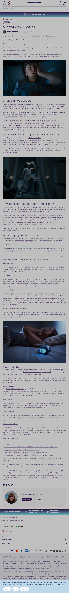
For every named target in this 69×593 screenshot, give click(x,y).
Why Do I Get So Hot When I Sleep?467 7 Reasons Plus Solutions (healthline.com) (31, 447)
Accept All (7, 589)
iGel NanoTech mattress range (16, 389)
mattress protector (40, 378)
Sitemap (64, 556)
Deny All (15, 589)
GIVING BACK (6, 543)
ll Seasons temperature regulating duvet (37, 372)
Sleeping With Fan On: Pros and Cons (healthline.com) (22, 450)
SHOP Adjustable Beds (10, 424)
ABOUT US (5, 536)
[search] (65, 8)
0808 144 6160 (14, 517)
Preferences (24, 589)
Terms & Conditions (22, 557)
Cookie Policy (29, 557)
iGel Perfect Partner (20, 378)
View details (26, 499)
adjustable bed (54, 416)
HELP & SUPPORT (7, 540)
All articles (37, 499)
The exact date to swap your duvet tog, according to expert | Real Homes (28, 456)
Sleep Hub (9, 19)
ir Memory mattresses (55, 403)
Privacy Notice (15, 557)
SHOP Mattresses (8, 399)
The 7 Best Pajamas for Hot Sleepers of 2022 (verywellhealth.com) (26, 453)
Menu (64, 4)
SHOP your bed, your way (11, 438)
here (29, 434)
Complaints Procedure (55, 557)
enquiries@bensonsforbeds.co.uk (15, 520)
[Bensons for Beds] (35, 3)
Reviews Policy (42, 557)
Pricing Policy (35, 557)
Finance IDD (49, 557)
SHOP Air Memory (8, 412)
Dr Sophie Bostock (35, 138)
